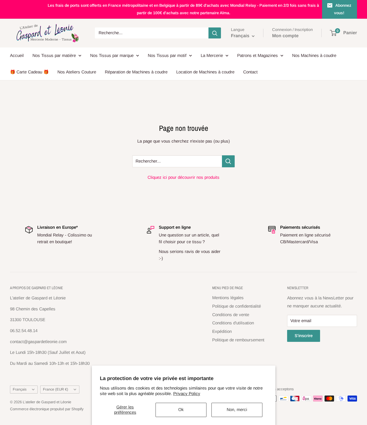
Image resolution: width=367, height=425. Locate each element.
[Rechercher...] (228, 161)
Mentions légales (228, 297)
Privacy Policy (186, 393)
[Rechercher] (214, 32)
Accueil (17, 55)
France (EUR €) (55, 389)
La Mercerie (212, 55)
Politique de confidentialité (236, 306)
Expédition (222, 331)
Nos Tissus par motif (167, 55)
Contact (250, 72)
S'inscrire (304, 335)
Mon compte (285, 35)
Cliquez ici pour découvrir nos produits (183, 177)
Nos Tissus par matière (54, 55)
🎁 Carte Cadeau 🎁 (29, 72)
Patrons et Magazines (257, 55)
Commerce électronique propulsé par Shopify (47, 409)
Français (19, 389)
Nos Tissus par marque (112, 55)
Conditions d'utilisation (233, 323)
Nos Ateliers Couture (76, 72)
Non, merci (237, 409)
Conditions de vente (230, 314)
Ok (181, 409)
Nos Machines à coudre (314, 55)
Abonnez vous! (342, 9)
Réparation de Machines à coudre (136, 72)
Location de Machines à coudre (205, 72)
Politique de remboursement (238, 340)
